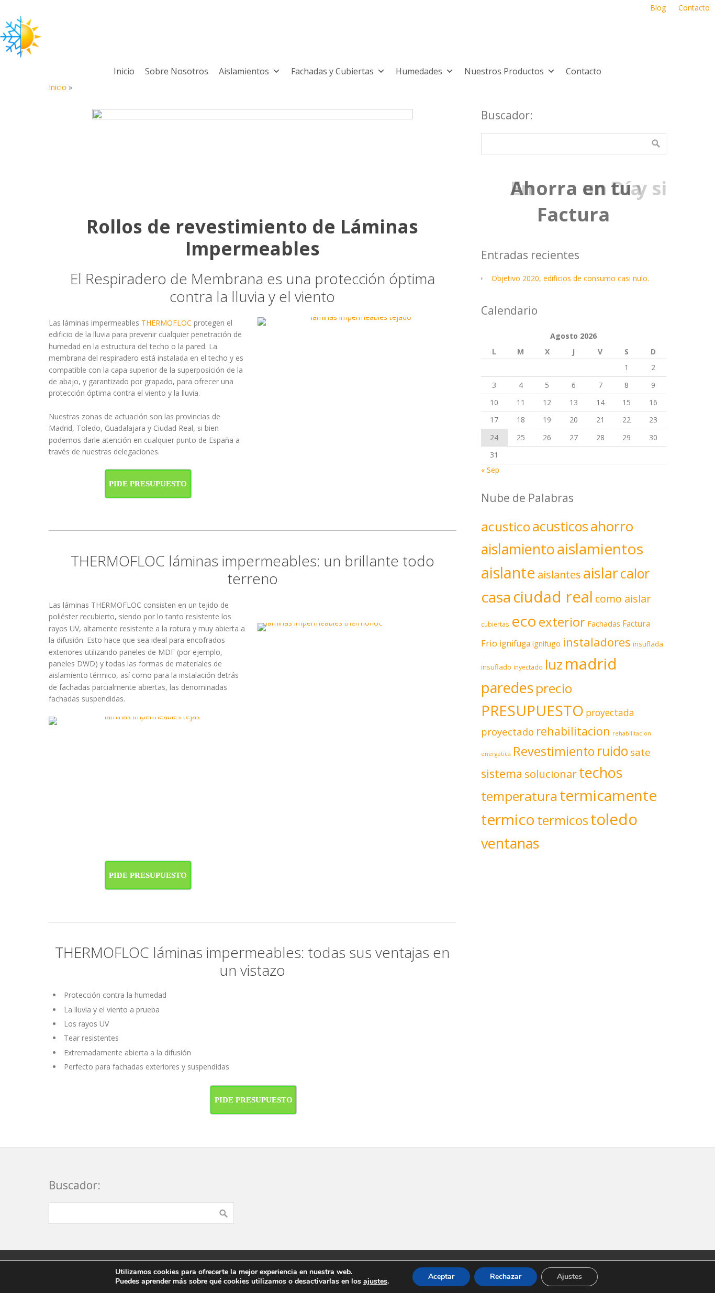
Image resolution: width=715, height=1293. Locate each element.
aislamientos (600, 549)
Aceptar (441, 1276)
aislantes (559, 574)
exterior (562, 621)
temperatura (519, 796)
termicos (562, 820)
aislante (508, 572)
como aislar (623, 599)
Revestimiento (554, 751)
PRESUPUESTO (532, 710)
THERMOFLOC (166, 323)
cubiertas (495, 624)
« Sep (490, 470)
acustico (505, 526)
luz (554, 664)
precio (553, 688)
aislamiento (518, 549)
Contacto (583, 71)
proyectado (507, 731)
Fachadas (603, 624)
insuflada (648, 644)
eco (524, 621)
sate (640, 752)
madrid (591, 663)
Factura (636, 623)
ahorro (611, 526)
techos (600, 772)
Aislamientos (244, 71)
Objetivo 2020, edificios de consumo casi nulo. (570, 278)
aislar (600, 573)
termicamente (608, 795)
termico (508, 819)
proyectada (610, 713)
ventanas (510, 843)
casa (496, 597)
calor (635, 573)
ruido (612, 751)
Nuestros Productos (504, 71)
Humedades (419, 71)
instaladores (597, 642)
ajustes (375, 1281)
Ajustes (569, 1276)
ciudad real (553, 596)
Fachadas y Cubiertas (332, 71)
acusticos (560, 526)
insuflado (496, 667)
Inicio (124, 71)
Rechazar (505, 1276)
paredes (507, 687)
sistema (501, 773)
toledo (614, 819)
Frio (489, 643)
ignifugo (546, 644)
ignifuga (514, 643)
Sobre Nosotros (176, 71)
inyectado (528, 667)
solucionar (550, 773)
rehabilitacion (573, 731)
